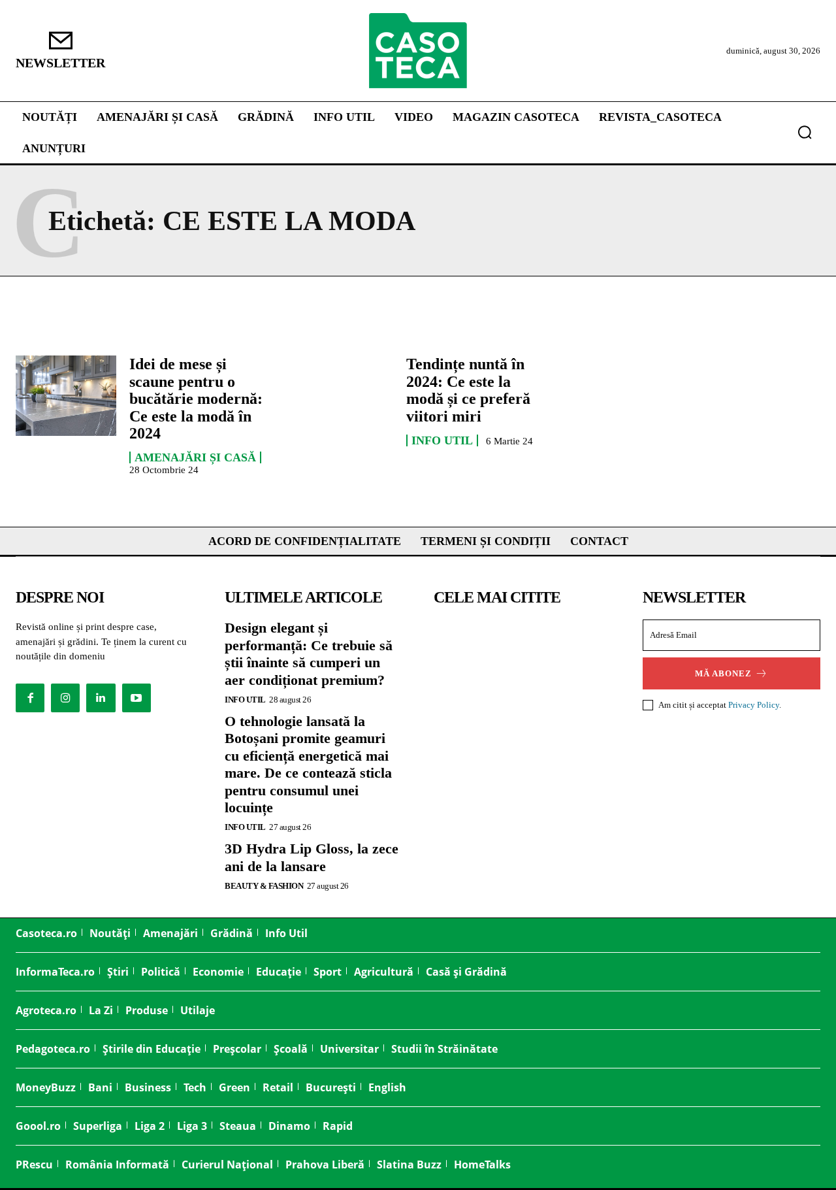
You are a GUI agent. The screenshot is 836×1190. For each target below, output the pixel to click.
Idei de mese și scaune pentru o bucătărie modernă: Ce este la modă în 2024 (196, 398)
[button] (804, 132)
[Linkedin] (100, 698)
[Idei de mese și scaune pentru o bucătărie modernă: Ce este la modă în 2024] (66, 395)
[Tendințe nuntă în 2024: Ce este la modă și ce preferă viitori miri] (343, 395)
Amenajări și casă (195, 457)
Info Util (442, 440)
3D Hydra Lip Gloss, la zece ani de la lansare (311, 857)
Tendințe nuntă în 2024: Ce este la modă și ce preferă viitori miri (468, 389)
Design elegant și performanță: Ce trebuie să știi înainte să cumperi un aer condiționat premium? (309, 653)
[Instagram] (65, 698)
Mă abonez (723, 673)
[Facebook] (30, 698)
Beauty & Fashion (264, 886)
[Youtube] (136, 698)
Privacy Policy (753, 705)
